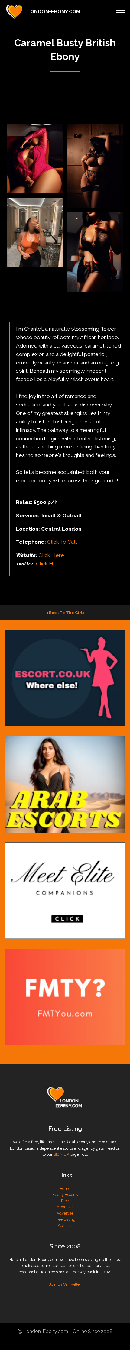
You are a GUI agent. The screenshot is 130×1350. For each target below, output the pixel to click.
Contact (65, 1225)
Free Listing (65, 1219)
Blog (65, 1201)
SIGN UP (61, 1154)
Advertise (65, 1213)
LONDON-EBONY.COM (53, 12)
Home (65, 1188)
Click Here (51, 555)
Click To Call (62, 542)
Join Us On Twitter (65, 1284)
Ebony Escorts (65, 1194)
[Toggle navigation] (120, 10)
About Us (65, 1207)
